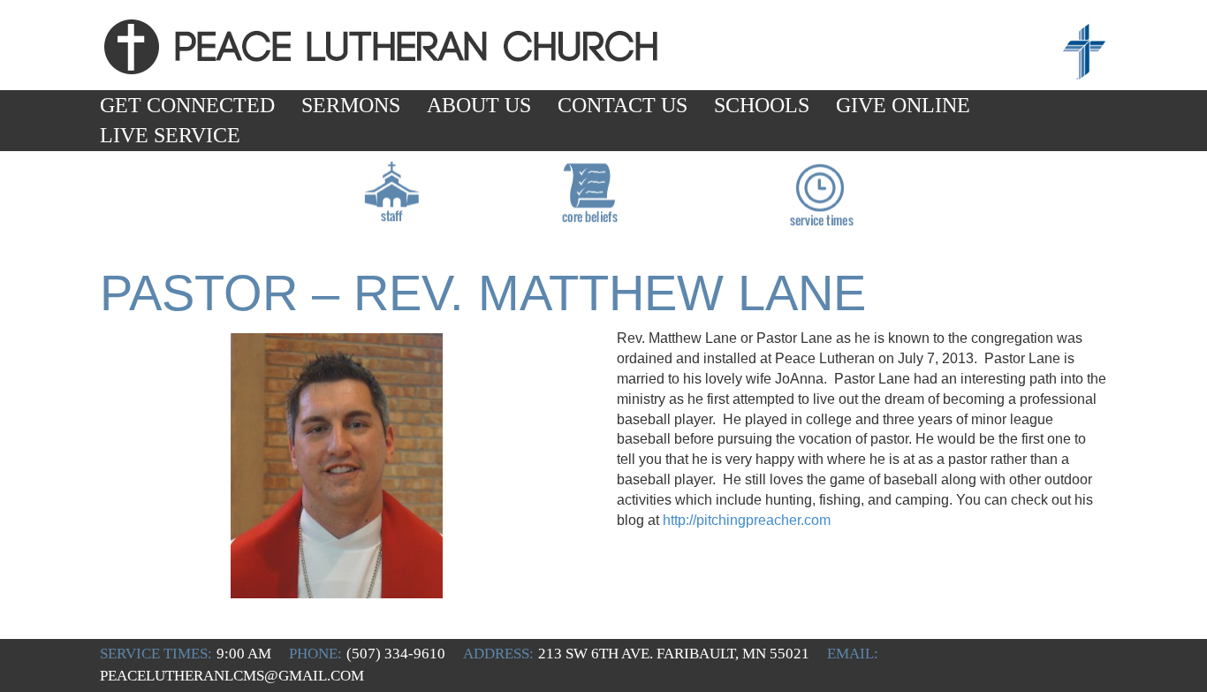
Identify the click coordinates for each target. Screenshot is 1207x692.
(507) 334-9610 (395, 653)
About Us (479, 105)
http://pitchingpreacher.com (747, 520)
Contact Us (622, 105)
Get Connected (187, 105)
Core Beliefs (591, 213)
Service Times (819, 213)
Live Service (170, 135)
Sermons (350, 105)
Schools (761, 105)
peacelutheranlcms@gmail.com (232, 675)
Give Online (903, 105)
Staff (393, 213)
